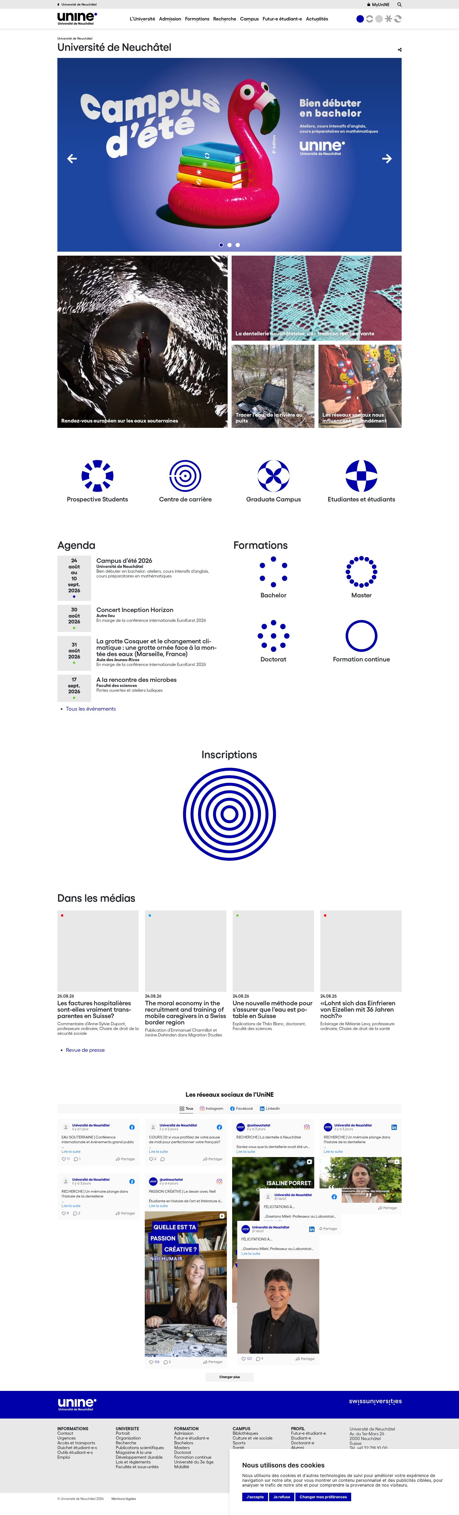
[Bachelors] (273, 574)
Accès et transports (76, 1442)
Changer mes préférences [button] (323, 1497)
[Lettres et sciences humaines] (368, 19)
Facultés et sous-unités (137, 1466)
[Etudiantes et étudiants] (361, 478)
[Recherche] (399, 4)
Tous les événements (91, 709)
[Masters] (361, 574)
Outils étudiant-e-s (75, 1452)
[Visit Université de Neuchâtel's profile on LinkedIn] (328, 1127)
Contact (65, 1433)
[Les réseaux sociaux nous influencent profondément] (360, 386)
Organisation (128, 1438)
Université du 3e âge (194, 1461)
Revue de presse (85, 1050)
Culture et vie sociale (253, 1438)
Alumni (297, 1447)
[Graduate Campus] (273, 478)
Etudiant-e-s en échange (228, 805)
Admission (170, 18)
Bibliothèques (245, 1433)
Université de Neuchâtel (79, 4)
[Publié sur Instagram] (307, 1127)
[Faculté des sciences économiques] (397, 19)
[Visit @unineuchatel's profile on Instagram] (240, 1127)
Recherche (224, 18)
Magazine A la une (134, 1452)
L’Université (142, 18)
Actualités (317, 18)
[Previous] (72, 159)
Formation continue (192, 1457)
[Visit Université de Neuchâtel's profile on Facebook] (66, 1127)
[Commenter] (161, 1159)
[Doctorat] (273, 638)
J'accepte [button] (255, 1497)
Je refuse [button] (281, 1497)
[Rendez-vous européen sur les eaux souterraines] (142, 342)
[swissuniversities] (375, 1402)
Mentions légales (124, 1498)
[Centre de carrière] (185, 478)
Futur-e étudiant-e (282, 18)
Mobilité (181, 1466)
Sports (239, 1442)
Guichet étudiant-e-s (77, 1447)
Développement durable (139, 1457)
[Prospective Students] (97, 478)
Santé (238, 1447)
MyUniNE (380, 4)
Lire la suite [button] (71, 1152)
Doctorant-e (302, 1442)
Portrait (123, 1433)
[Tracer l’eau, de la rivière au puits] (273, 386)
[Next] (387, 159)
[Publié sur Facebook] (132, 1127)
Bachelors (183, 1442)
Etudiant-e (301, 1438)
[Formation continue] (361, 638)
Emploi (63, 1457)
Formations (197, 18)
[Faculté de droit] (387, 19)
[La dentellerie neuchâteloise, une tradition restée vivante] (317, 298)
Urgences (66, 1438)
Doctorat (182, 1452)
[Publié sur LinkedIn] (394, 1127)
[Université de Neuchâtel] (77, 19)
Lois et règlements (133, 1461)
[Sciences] (378, 19)
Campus (249, 18)
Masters (182, 1447)
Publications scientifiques (140, 1447)
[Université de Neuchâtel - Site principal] (77, 1404)
